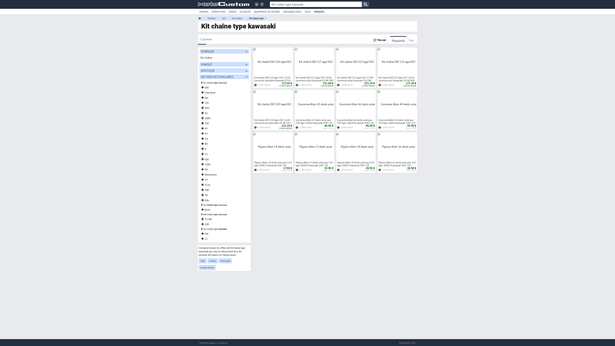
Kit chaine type (256, 18)
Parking (203, 12)
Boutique (208, 71)
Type (202, 261)
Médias (232, 12)
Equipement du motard (267, 12)
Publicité (223, 343)
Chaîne (212, 261)
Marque (206, 64)
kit (224, 18)
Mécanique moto (292, 12)
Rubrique (207, 51)
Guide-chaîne (207, 267)
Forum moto (218, 12)
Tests (308, 12)
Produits (319, 12)
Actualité (245, 12)
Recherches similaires (217, 77)
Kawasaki (225, 261)
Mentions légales (207, 343)
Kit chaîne (237, 18)
